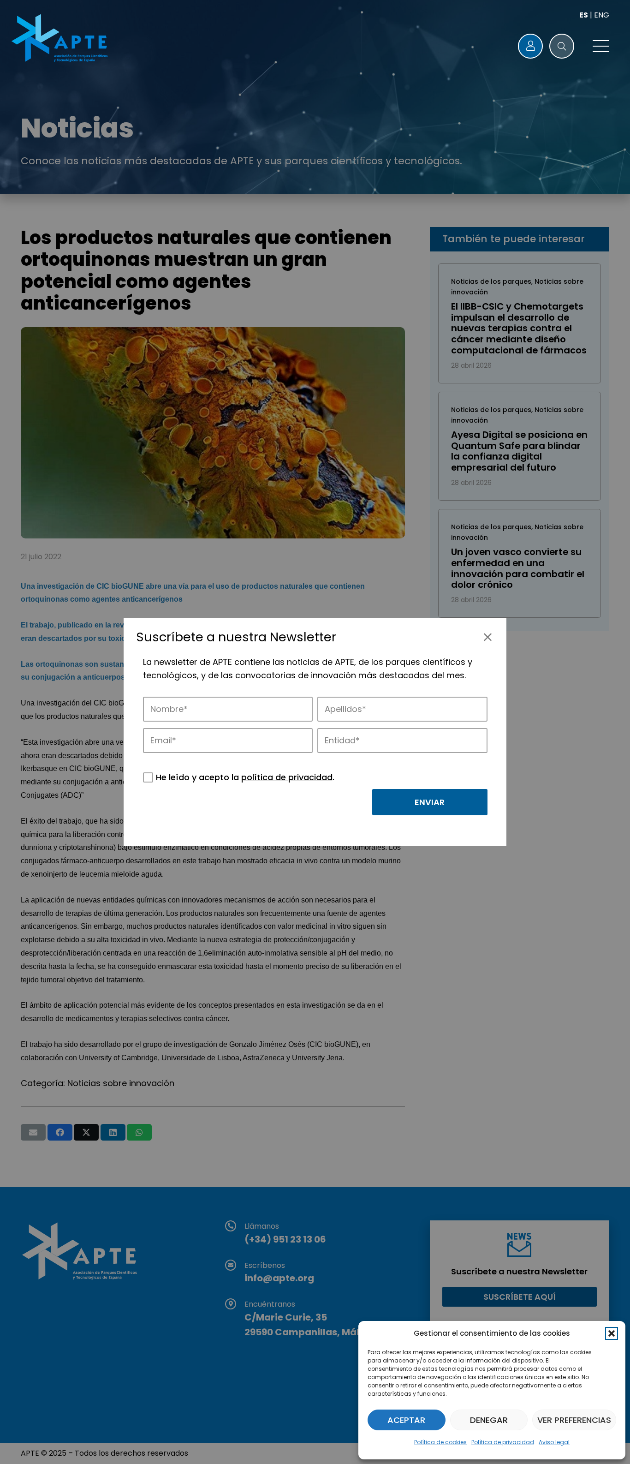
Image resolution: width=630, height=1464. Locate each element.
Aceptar (406, 1420)
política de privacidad (287, 777)
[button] (611, 1333)
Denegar (489, 1420)
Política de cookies (440, 1442)
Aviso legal (554, 1442)
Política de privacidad (502, 1442)
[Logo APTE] (61, 39)
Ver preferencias (574, 1420)
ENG (601, 15)
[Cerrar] (487, 637)
